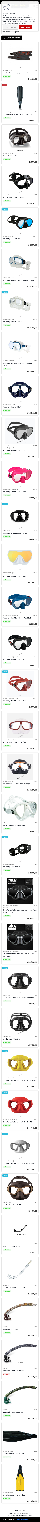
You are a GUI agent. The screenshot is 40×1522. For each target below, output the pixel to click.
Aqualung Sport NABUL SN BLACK (15, 659)
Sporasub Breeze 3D (10, 1329)
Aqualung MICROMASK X (12, 867)
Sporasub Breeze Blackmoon (14, 1371)
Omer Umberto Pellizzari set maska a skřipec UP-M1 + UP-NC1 (20, 911)
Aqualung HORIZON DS (11, 239)
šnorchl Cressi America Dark (13, 1246)
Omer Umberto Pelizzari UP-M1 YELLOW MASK (19, 1080)
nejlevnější (6, 32)
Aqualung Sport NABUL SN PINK (14, 492)
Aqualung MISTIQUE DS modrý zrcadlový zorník (18, 364)
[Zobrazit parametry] (11, 38)
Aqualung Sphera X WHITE (13, 322)
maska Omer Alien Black (12, 1039)
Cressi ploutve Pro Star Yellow (14, 1495)
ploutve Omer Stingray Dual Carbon (16, 73)
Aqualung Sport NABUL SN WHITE (15, 576)
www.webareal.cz (23, 1519)
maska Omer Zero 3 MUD (12, 1205)
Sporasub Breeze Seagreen (13, 1412)
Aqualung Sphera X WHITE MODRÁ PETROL (18, 280)
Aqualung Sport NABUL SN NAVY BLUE (17, 618)
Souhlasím (25, 27)
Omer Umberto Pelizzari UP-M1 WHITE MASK (19, 1163)
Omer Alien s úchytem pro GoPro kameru (18, 998)
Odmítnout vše (11, 27)
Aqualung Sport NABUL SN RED (14, 701)
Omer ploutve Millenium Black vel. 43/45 (18, 114)
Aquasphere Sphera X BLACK (14, 197)
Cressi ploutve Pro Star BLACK (14, 1454)
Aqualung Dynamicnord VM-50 (15, 533)
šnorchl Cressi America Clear (14, 1288)
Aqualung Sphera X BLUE (12, 407)
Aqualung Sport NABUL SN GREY (15, 450)
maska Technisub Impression (14, 825)
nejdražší (17, 32)
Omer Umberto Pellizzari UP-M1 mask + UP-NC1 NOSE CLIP (19, 955)
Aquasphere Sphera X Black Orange (16, 784)
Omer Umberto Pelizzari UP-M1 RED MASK (18, 1122)
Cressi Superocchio (10, 156)
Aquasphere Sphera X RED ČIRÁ (14, 742)
